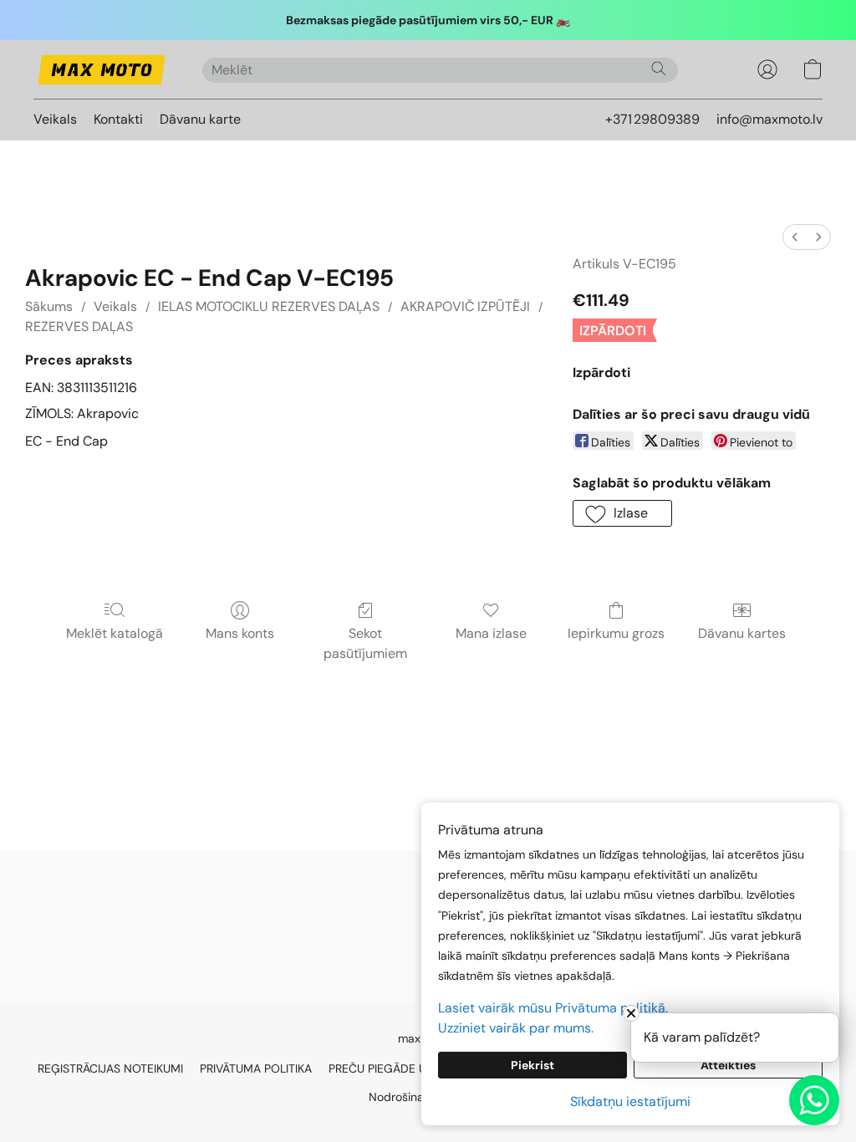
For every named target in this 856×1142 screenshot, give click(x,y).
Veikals (55, 119)
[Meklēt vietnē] (658, 68)
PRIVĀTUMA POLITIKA (256, 1068)
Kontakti (118, 119)
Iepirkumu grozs (616, 633)
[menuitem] (795, 237)
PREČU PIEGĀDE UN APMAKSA (410, 1068)
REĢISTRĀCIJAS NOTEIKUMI (110, 1068)
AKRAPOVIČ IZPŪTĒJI (465, 306)
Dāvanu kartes (742, 633)
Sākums (49, 306)
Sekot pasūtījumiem (365, 643)
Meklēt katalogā (114, 633)
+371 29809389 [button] (652, 119)
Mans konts (240, 633)
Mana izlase (491, 633)
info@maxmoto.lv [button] (769, 119)
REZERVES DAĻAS (79, 326)
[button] (101, 69)
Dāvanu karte (200, 119)
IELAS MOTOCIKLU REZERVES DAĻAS (269, 306)
